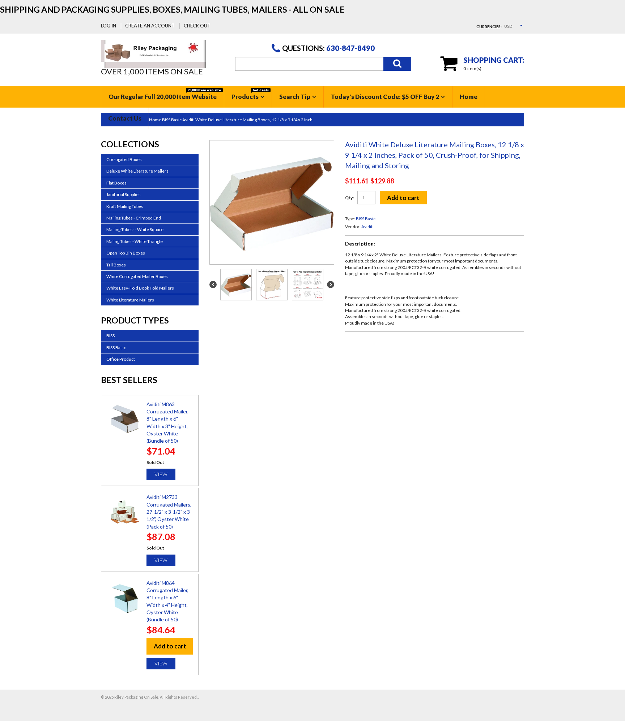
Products (250, 94)
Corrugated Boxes (124, 159)
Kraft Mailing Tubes (124, 206)
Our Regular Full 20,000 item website (165, 94)
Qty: (349, 197)
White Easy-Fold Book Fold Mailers (140, 288)
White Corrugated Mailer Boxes (137, 276)
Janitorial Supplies (123, 194)
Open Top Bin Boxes (125, 253)
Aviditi (367, 226)
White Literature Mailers (130, 300)
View (160, 474)
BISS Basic (365, 218)
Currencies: (489, 26)
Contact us (124, 118)
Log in (108, 26)
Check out (197, 26)
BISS (110, 335)
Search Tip (294, 96)
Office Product (120, 359)
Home (468, 96)
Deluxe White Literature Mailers (137, 171)
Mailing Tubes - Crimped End (133, 218)
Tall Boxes (116, 265)
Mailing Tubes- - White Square (134, 229)
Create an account (150, 26)
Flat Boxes (116, 183)
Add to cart (403, 197)
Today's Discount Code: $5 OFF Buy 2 (385, 96)
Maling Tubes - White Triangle (134, 241)
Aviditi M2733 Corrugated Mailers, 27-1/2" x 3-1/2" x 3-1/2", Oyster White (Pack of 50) (169, 511)
